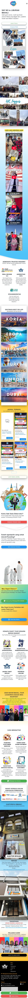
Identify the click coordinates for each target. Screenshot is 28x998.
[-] (21, 984)
